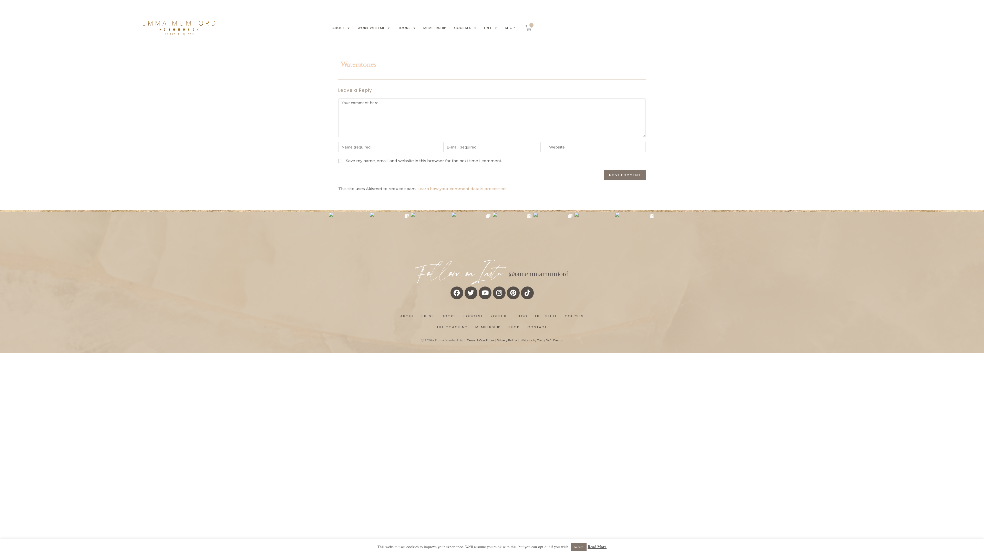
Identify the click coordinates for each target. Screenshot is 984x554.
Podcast (473, 316)
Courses (462, 27)
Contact (537, 327)
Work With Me (371, 27)
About (338, 27)
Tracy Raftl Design (550, 340)
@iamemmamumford (539, 273)
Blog (522, 316)
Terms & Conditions (481, 340)
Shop (510, 27)
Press (428, 316)
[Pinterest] (513, 292)
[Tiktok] (527, 292)
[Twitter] (471, 292)
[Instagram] (499, 292)
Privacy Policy (507, 340)
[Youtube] (485, 292)
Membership (434, 27)
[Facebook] (456, 292)
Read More (597, 546)
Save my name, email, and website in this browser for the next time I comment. (424, 160)
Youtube (500, 316)
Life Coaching (452, 327)
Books (404, 27)
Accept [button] (578, 547)
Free (488, 27)
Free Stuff (546, 316)
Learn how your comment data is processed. (462, 188)
